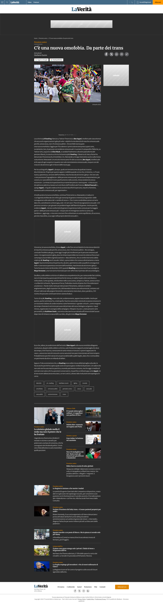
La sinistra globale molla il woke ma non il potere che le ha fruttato (47, 432)
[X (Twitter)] (79, 590)
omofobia (39, 389)
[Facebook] (75, 590)
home (35, 38)
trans (64, 394)
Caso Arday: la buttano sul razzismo (74, 439)
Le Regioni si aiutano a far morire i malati (68, 488)
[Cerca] (7, 2)
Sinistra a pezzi (71, 436)
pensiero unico (67, 389)
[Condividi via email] (122, 54)
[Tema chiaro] (130, 2)
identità (38, 383)
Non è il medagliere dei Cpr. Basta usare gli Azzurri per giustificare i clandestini (75, 455)
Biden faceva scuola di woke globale (79, 466)
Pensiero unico (43, 38)
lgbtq (75, 383)
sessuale (89, 389)
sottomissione (52, 394)
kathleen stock (63, 383)
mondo (84, 383)
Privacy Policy (82, 599)
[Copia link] (127, 54)
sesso (79, 389)
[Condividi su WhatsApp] (116, 54)
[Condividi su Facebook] (106, 54)
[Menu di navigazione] (2, 2)
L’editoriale (71, 587)
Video (29, 2)
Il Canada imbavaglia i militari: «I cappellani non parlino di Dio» (74, 413)
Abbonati (158, 2)
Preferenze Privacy (100, 599)
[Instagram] (83, 590)
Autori (79, 587)
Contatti (102, 587)
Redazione (88, 587)
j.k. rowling (50, 383)
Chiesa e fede (70, 408)
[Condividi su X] (111, 54)
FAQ (95, 587)
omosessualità (52, 389)
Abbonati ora (122, 587)
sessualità (39, 394)
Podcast (36, 2)
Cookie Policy (90, 599)
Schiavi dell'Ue (58, 546)
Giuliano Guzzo (40, 55)
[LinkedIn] (87, 590)
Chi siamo (60, 587)
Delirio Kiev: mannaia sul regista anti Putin (74, 426)
